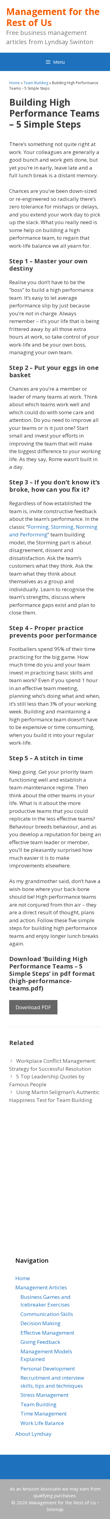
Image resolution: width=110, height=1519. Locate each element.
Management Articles (41, 1287)
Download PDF (33, 1007)
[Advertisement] (45, 1186)
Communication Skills (46, 1314)
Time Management (43, 1413)
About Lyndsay (33, 1433)
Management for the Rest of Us (53, 17)
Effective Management (47, 1332)
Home (14, 82)
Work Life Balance (42, 1423)
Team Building (36, 82)
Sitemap (55, 1509)
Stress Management (44, 1394)
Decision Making (40, 1323)
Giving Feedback (40, 1341)
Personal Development (47, 1368)
